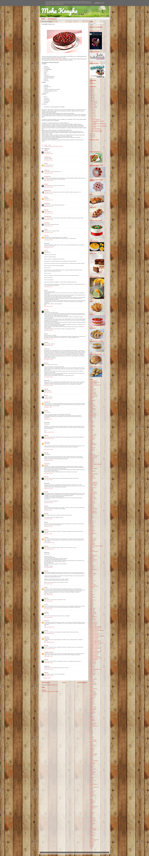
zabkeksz (91, 832)
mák (90, 605)
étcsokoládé (92, 471)
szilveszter (91, 773)
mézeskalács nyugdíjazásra (95, 647)
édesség (91, 458)
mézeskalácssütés (93, 659)
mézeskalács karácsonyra (94, 640)
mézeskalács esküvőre (94, 633)
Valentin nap (92, 820)
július (93, 109)
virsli (90, 825)
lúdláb (91, 601)
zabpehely (91, 835)
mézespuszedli (92, 662)
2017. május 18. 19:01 (48, 601)
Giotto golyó (92, 497)
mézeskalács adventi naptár (95, 626)
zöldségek (91, 843)
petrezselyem (92, 709)
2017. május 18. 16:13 (48, 583)
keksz (91, 537)
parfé (91, 705)
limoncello (91, 594)
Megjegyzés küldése (47, 677)
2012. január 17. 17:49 (48, 247)
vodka (91, 827)
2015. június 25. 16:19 (48, 502)
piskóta (91, 713)
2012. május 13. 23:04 (48, 359)
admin (45, 235)
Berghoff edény (92, 415)
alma (90, 386)
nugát (91, 685)
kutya (91, 576)
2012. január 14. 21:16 (48, 219)
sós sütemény (92, 755)
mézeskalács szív (93, 649)
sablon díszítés (92, 741)
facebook (91, 475)
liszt (90, 598)
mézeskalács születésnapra (95, 651)
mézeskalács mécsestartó (94, 644)
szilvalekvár (92, 771)
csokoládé (47, 146)
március (93, 115)
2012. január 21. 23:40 (48, 306)
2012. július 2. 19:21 (48, 407)
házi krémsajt (92, 511)
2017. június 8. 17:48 (48, 608)
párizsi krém (92, 706)
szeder (91, 767)
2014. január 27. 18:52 (48, 479)
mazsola (91, 615)
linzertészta (92, 597)
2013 (92, 98)
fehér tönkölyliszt (93, 483)
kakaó (91, 525)
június (93, 110)
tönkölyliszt (92, 802)
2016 (92, 94)
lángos (91, 577)
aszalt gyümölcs (93, 394)
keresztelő (91, 544)
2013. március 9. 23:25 (48, 460)
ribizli (90, 730)
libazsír (91, 591)
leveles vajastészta (93, 586)
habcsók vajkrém (93, 508)
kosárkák (91, 561)
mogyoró (91, 667)
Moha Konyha (59, 11)
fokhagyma (92, 487)
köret (90, 562)
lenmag (91, 583)
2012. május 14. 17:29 (48, 385)
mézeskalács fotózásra (94, 634)
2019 (92, 89)
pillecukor (91, 710)
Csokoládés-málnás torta (96, 128)
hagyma (91, 509)
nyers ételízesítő (93, 688)
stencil (91, 759)
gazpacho (91, 494)
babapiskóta (92, 400)
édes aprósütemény (93, 455)
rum (90, 738)
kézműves (91, 547)
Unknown (46, 442)
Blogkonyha (46, 190)
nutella (91, 687)
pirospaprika (92, 712)
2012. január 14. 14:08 (48, 180)
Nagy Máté (93, 83)
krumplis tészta (92, 569)
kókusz (91, 554)
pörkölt (91, 717)
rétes (90, 728)
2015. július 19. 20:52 (48, 518)
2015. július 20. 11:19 (48, 526)
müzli (91, 677)
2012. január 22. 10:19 (48, 330)
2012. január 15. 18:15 (48, 239)
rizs (90, 734)
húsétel (91, 516)
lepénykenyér (92, 584)
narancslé (91, 681)
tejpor (91, 781)
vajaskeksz (92, 817)
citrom (91, 429)
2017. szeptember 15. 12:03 (49, 648)
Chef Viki (46, 203)
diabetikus (91, 450)
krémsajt (91, 566)
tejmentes (91, 780)
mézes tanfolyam (93, 623)
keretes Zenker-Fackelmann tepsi (96, 545)
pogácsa (91, 716)
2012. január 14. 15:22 (48, 193)
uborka (91, 809)
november (94, 103)
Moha (45, 309)
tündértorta (92, 807)
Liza (45, 395)
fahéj (90, 479)
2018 (92, 91)
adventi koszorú (92, 383)
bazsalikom (92, 410)
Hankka (45, 170)
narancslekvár (92, 683)
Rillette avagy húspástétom (97, 130)
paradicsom (92, 703)
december (94, 101)
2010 (92, 135)
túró (90, 803)
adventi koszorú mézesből (94, 385)
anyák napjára (92, 393)
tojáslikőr (91, 792)
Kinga (45, 537)
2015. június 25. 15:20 (48, 488)
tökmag (91, 799)
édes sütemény (92, 457)
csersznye (91, 439)
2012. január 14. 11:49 (48, 153)
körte (90, 563)
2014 (92, 97)
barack (91, 407)
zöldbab (91, 842)
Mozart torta (92, 673)
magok (91, 602)
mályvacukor (92, 608)
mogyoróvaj (92, 670)
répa (90, 727)
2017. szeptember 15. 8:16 (49, 642)
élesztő (91, 465)
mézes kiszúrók (92, 622)
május (93, 112)
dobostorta (92, 454)
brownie (91, 422)
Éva (45, 229)
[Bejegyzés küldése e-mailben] (49, 145)
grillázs (91, 504)
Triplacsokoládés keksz (96, 119)
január (93, 118)
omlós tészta (92, 691)
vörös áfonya (92, 828)
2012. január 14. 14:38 (48, 187)
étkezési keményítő (93, 473)
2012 (92, 100)
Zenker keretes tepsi (93, 839)
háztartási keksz (93, 512)
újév (90, 810)
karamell (91, 532)
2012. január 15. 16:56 (48, 232)
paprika (91, 702)
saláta (91, 744)
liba (90, 590)
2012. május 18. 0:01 (48, 392)
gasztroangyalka (93, 493)
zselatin (91, 845)
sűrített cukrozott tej (93, 760)
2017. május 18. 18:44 (48, 594)
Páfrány (91, 699)
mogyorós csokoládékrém (94, 669)
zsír (90, 848)
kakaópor (50, 146)
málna (54, 146)
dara (90, 446)
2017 (92, 92)
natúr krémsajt (92, 684)
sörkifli (91, 756)
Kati (45, 163)
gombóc (91, 500)
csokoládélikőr (92, 444)
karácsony (91, 530)
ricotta (91, 731)
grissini (91, 505)
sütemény (91, 762)
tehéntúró (91, 774)
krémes (91, 565)
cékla (91, 428)
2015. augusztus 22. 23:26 (49, 542)
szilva (91, 770)
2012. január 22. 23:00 (48, 345)
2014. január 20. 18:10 (48, 473)
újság (91, 814)
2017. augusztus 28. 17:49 (49, 627)
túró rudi (91, 805)
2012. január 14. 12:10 (48, 160)
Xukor (91, 831)
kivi (90, 552)
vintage (91, 824)
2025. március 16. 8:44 (48, 675)
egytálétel (91, 462)
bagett (91, 403)
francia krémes (92, 491)
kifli (90, 548)
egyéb (91, 461)
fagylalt (91, 476)
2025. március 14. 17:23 (48, 669)
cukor (91, 433)
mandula (91, 609)
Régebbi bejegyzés (82, 682)
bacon (91, 401)
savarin (91, 746)
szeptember (94, 106)
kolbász (91, 558)
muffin (91, 676)
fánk (90, 480)
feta (90, 486)
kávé (90, 536)
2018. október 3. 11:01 (48, 656)
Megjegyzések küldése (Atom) (52, 684)
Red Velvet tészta (93, 726)
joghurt (91, 522)
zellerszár (91, 838)
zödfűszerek (92, 841)
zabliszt (91, 834)
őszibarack (92, 698)
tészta (91, 785)
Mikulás (91, 665)
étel (90, 472)
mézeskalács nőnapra (94, 645)
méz (90, 620)
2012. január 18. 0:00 (48, 286)
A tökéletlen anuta (48, 652)
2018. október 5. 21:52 (48, 662)
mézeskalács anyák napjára (95, 627)
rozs (90, 735)
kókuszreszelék (92, 555)
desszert (91, 448)
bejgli (91, 411)
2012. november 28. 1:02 (49, 438)
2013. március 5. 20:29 (48, 449)
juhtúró (91, 523)
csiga (91, 440)
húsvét (91, 518)
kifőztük (91, 550)
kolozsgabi (46, 176)
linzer (91, 595)
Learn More (97, 2)
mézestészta (92, 663)
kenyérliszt (92, 543)
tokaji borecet (92, 795)
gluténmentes (92, 498)
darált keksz (92, 447)
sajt (90, 742)
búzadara (91, 425)
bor (90, 418)
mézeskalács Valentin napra (95, 658)
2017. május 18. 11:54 (48, 567)
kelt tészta (91, 540)
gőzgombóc (92, 501)
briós (90, 419)
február (93, 116)
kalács (91, 527)
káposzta (91, 529)
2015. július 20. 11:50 (48, 533)
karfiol (91, 534)
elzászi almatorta (93, 468)
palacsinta (91, 701)
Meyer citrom (92, 619)
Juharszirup (46, 157)
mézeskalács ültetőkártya (94, 656)
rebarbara (91, 724)
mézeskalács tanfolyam (94, 652)
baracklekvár (92, 408)
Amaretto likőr (92, 389)
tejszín (59, 146)
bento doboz (92, 414)
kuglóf (91, 570)
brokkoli (91, 421)
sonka (91, 752)
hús (90, 515)
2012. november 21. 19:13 (49, 432)
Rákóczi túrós (92, 723)
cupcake (91, 436)
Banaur (45, 620)
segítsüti (91, 748)
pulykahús (91, 719)
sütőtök (91, 764)
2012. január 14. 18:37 (48, 206)
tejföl (56, 146)
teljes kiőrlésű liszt (93, 784)
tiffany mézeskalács (93, 787)
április (93, 113)
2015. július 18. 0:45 (48, 510)
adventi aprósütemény (94, 382)
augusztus (94, 107)
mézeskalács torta (93, 655)
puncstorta (92, 720)
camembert (92, 426)
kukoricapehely (92, 573)
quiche (91, 721)
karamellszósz (92, 533)
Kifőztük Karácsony (93, 551)
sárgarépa (91, 745)
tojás (90, 789)
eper (90, 469)
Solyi (45, 150)
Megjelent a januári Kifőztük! (97, 131)
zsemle (91, 846)
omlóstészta (92, 692)
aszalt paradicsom (93, 396)
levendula (91, 587)
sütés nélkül (92, 763)
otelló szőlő (92, 695)
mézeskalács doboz (93, 631)
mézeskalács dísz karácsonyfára (96, 630)
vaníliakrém (92, 823)
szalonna (91, 766)
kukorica (91, 572)
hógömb (91, 514)
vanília (91, 821)
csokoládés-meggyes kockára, (56, 58)
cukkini (91, 432)
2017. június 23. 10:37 (48, 617)
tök (90, 798)
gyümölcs (91, 507)
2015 (92, 95)
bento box (91, 412)
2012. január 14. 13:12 (48, 173)
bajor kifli (91, 404)
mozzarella (92, 674)
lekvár (91, 579)
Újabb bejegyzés (46, 682)
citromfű (91, 430)
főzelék (91, 490)
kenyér (91, 541)
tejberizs (91, 777)
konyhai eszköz (92, 559)
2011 (92, 133)
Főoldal (43, 18)
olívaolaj (91, 690)
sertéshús (91, 749)
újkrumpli (91, 813)
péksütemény (92, 708)
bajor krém (92, 405)
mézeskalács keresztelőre (94, 641)
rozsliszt (91, 737)
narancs (91, 680)
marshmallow (92, 612)
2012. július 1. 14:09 (48, 398)
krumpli (91, 568)
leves (91, 588)
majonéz (91, 604)
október (93, 104)
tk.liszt (91, 788)
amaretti (91, 387)
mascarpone (92, 613)
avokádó (91, 397)
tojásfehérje (92, 791)
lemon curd (92, 580)
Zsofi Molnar (46, 216)
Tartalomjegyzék (52, 18)
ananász (91, 390)
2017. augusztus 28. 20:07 (49, 633)
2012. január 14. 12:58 (48, 166)
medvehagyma (92, 616)
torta (61, 146)
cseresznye (92, 437)
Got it (102, 2)
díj (90, 451)
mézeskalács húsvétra (94, 637)
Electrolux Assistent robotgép (95, 464)
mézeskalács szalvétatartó (94, 648)
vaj (90, 816)
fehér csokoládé (93, 482)
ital (90, 519)
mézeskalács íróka (93, 638)
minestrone (92, 666)
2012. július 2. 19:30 (48, 419)
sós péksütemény (93, 753)
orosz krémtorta (92, 694)
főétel (91, 489)
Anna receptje (92, 392)
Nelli (45, 184)
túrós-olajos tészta (93, 806)
